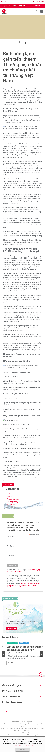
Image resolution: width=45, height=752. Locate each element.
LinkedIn (17, 712)
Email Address (12, 537)
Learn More (12, 628)
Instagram (32, 712)
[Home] (4, 11)
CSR (8, 493)
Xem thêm (7, 663)
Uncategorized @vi (13, 502)
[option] (22, 654)
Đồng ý (22, 750)
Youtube (39, 712)
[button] (36, 6)
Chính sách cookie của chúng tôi (24, 746)
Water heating (11, 504)
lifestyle (9, 496)
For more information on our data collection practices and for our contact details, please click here (23, 585)
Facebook (24, 712)
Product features (13, 499)
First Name (11, 546)
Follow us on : (9, 712)
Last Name (11, 556)
